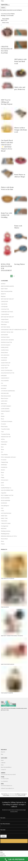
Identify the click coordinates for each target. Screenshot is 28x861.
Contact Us (3, 769)
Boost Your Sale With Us (6, 767)
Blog (2, 754)
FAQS (2, 764)
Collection (3, 762)
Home (2, 760)
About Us (3, 751)
